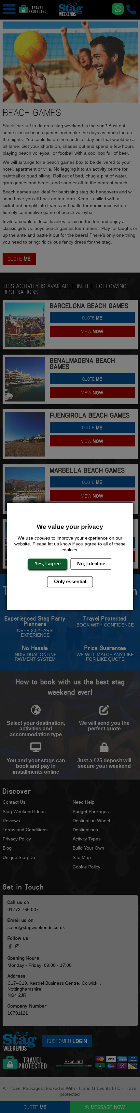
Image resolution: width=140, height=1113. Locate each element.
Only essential (70, 581)
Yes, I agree (48, 564)
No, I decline (91, 564)
